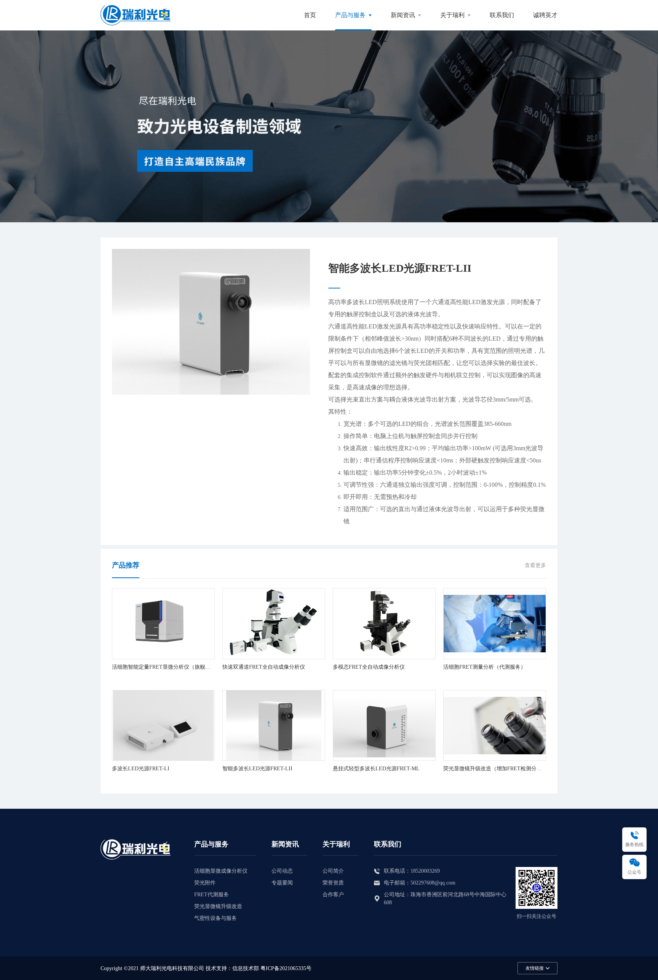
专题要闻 (282, 883)
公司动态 (282, 871)
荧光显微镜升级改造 (218, 906)
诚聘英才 (545, 15)
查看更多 (535, 565)
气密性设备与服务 (215, 918)
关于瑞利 (452, 15)
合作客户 (333, 894)
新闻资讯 (403, 15)
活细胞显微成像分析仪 (221, 871)
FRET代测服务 (211, 894)
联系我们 (502, 15)
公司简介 (333, 871)
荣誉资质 (333, 883)
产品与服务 (350, 15)
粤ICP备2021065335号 (285, 968)
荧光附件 (205, 883)
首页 (310, 15)
